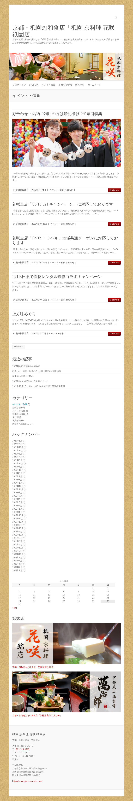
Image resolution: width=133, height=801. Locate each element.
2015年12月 (17, 515)
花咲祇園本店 (22, 190)
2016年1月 (17, 512)
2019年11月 (17, 470)
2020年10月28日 (39, 224)
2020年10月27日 (39, 262)
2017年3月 (17, 479)
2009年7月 (17, 557)
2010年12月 (17, 547)
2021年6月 (17, 453)
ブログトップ (19, 84)
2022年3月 (17, 444)
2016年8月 (17, 492)
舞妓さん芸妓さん (20, 423)
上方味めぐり (24, 314)
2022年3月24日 (39, 190)
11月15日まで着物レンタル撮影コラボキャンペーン (57, 276)
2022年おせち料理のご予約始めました (30, 381)
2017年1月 (17, 483)
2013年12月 (17, 521)
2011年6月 (17, 541)
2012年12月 (17, 528)
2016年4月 (17, 505)
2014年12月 (17, 518)
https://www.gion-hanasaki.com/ (27, 781)
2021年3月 (17, 460)
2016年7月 (17, 496)
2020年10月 (17, 463)
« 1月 (14, 607)
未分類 (15, 417)
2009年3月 (17, 564)
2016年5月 (17, 502)
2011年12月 (17, 534)
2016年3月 (17, 508)
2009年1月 (17, 570)
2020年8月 (17, 466)
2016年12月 (17, 486)
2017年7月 (17, 476)
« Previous (18, 346)
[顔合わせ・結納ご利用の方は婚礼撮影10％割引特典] (66, 143)
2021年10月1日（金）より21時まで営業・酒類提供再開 (38, 386)
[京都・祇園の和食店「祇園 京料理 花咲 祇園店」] (66, 54)
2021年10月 (17, 450)
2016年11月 (17, 489)
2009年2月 (17, 567)
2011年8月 (17, 538)
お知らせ (33, 84)
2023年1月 (17, 440)
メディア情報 (48, 84)
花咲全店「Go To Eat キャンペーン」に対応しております (62, 204)
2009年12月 (17, 554)
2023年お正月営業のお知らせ (26, 366)
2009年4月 (17, 560)
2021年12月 (17, 447)
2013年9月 (17, 525)
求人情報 (79, 84)
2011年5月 (17, 544)
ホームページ (94, 84)
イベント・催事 (56, 190)
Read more (114, 190)
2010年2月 (17, 551)
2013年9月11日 (39, 333)
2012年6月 (17, 531)
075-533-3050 (22, 749)
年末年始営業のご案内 (22, 376)
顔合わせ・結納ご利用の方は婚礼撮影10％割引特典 (57, 114)
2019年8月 (17, 473)
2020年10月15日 (39, 299)
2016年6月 (17, 499)
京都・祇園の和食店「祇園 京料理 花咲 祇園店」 (63, 31)
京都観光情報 (65, 84)
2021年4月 (17, 457)
